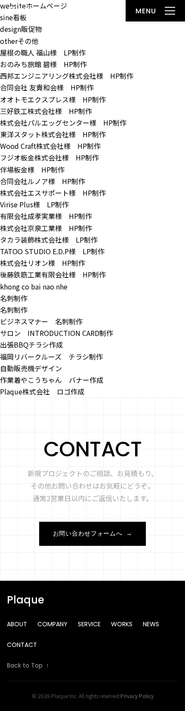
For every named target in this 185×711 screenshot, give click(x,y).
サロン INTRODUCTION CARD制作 (56, 333)
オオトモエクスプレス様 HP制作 (53, 99)
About (17, 624)
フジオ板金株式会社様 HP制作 (49, 157)
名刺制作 (14, 298)
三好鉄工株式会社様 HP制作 (46, 111)
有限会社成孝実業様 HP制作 (46, 216)
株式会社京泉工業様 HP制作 (46, 228)
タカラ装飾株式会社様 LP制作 (49, 239)
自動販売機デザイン (31, 368)
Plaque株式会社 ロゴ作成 (42, 391)
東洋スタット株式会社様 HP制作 (53, 134)
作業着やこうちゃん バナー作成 (51, 380)
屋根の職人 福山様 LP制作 (43, 52)
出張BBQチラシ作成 (31, 344)
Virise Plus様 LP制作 (34, 204)
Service (89, 624)
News (151, 624)
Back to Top (28, 665)
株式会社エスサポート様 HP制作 (53, 193)
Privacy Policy (137, 695)
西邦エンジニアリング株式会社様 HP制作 (66, 76)
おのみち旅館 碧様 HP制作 (43, 64)
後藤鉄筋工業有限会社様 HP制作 (53, 274)
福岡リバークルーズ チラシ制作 (51, 356)
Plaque (27, 10)
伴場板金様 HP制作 (32, 169)
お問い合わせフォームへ (92, 533)
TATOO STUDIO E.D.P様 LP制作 (52, 251)
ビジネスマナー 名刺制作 (41, 321)
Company (52, 624)
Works (122, 624)
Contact (22, 644)
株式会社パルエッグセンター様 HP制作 (63, 122)
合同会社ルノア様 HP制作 (42, 181)
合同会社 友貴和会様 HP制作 (47, 87)
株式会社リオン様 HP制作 (42, 263)
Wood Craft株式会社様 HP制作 (50, 146)
